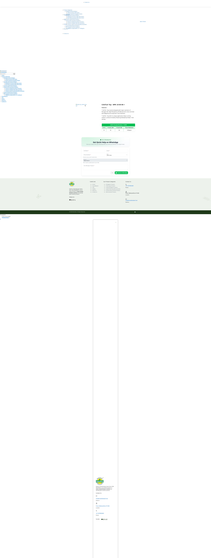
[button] (85, 106)
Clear (112, 172)
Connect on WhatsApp (122, 172)
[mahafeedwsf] (3, 70)
